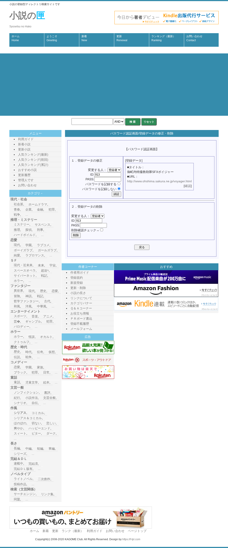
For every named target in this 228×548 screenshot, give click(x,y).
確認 (188, 186)
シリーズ (20, 453)
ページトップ (137, 531)
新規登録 (76, 282)
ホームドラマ (37, 204)
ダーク (51, 433)
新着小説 (24, 144)
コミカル (38, 413)
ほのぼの (20, 423)
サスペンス (42, 224)
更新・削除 (78, 288)
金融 (40, 209)
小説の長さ (78, 293)
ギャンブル (33, 321)
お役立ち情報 (79, 313)
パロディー (21, 326)
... (26, 214)
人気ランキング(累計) (33, 164)
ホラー (18, 280)
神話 (28, 296)
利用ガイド (26, 139)
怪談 (31, 337)
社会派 (18, 204)
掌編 (52, 448)
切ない (36, 423)
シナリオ (20, 403)
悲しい (51, 423)
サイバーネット (25, 275)
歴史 (43, 291)
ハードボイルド (25, 235)
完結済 (33, 463)
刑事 (40, 229)
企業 (28, 209)
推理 (17, 229)
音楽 (35, 316)
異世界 (18, 290)
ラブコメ (43, 245)
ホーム (16, 38)
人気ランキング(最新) (33, 154)
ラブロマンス (34, 255)
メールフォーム (81, 329)
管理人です (26, 180)
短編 (40, 448)
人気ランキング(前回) (33, 159)
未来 (41, 265)
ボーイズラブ (23, 250)
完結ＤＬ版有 (23, 469)
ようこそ (52, 38)
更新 (121, 38)
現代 (17, 245)
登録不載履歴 (79, 323)
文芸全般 (49, 398)
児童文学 (31, 382)
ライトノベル (23, 479)
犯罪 (52, 209)
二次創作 (44, 479)
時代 (28, 352)
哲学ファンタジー (26, 301)
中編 (28, 448)
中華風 (41, 306)
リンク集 (47, 494)
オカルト (46, 337)
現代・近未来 (23, 265)
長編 (17, 448)
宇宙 (52, 265)
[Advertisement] (114, 84)
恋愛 (55, 291)
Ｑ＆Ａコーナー (81, 308)
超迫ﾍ (45, 270)
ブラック (20, 372)
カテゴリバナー (81, 303)
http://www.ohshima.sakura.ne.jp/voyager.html (159, 181)
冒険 (17, 296)
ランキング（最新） (163, 38)
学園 (28, 245)
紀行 (17, 398)
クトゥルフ (21, 342)
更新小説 (24, 149)
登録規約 (76, 277)
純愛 (17, 255)
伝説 (17, 357)
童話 (17, 382)
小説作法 (31, 398)
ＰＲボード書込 (81, 318)
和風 (17, 306)
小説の (27, 19)
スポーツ (20, 316)
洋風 (28, 306)
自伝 (35, 403)
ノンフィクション (26, 392)
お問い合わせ (194, 38)
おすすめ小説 (27, 170)
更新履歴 (24, 175)
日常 (46, 372)
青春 (17, 209)
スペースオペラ (25, 270)
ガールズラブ (47, 250)
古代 (47, 301)
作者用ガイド (79, 272)
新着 (84, 38)
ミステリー (21, 224)
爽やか (18, 428)
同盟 (17, 499)
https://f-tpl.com (131, 539)
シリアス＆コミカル (28, 418)
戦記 (44, 275)
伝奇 (40, 352)
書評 (47, 392)
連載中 (18, 463)
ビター (36, 433)
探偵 (28, 229)
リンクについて (81, 298)
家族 (40, 367)
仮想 (52, 352)
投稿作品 (20, 484)
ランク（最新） (72, 531)
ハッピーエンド (39, 428)
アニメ (48, 316)
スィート (20, 433)
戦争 (17, 214)
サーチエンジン (25, 494)
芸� (17, 321)
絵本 (46, 382)
